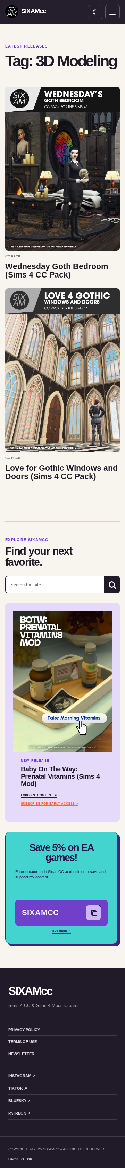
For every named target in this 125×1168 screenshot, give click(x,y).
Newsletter (21, 1054)
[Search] (112, 584)
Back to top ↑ (21, 1159)
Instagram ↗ (21, 1076)
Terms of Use (22, 1042)
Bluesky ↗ (19, 1101)
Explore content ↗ (39, 795)
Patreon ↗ (19, 1113)
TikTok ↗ (17, 1088)
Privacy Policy (24, 1030)
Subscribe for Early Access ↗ (49, 803)
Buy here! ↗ (61, 930)
